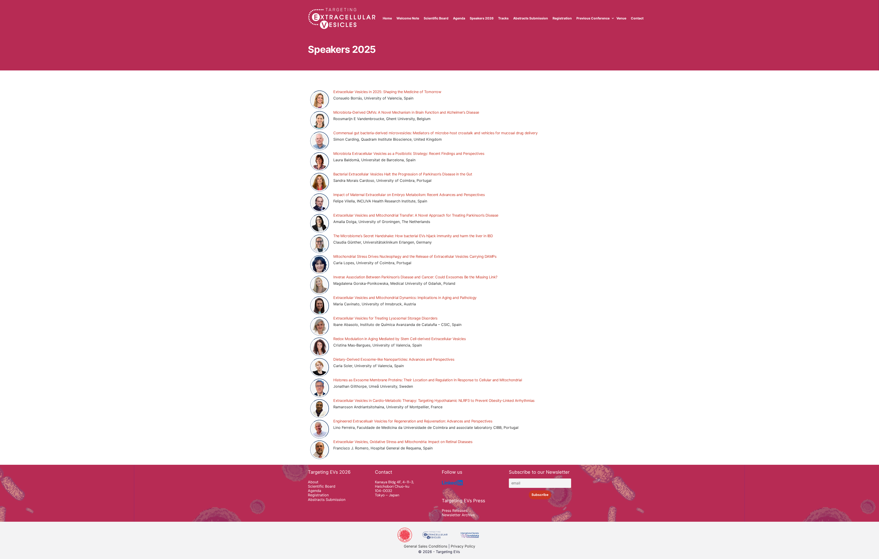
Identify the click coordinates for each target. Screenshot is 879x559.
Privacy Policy (463, 546)
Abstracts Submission (326, 499)
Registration (318, 495)
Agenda (314, 491)
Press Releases (454, 510)
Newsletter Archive (458, 515)
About (313, 482)
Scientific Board (321, 486)
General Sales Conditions (425, 546)
